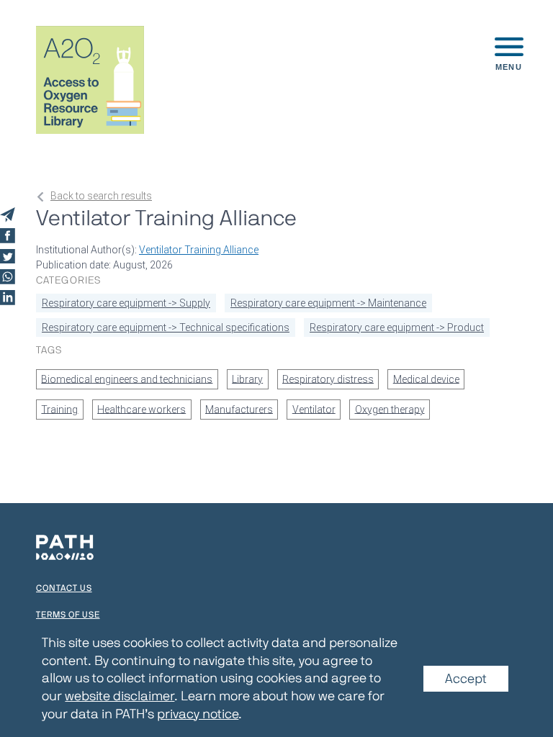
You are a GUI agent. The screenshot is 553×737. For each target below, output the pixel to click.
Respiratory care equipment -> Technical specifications (165, 327)
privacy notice (197, 713)
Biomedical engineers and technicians (126, 378)
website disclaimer (119, 696)
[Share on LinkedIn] (7, 297)
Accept (466, 678)
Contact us (64, 588)
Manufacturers (239, 409)
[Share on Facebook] (7, 235)
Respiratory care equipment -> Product (397, 327)
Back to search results (101, 196)
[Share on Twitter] (7, 256)
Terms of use (68, 615)
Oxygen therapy (390, 409)
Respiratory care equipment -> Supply (126, 303)
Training (59, 409)
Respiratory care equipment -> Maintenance (328, 303)
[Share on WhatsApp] (7, 276)
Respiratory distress (328, 378)
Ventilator (314, 409)
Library (247, 378)
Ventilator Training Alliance (198, 250)
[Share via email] (7, 214)
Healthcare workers (141, 409)
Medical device (426, 378)
